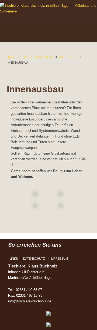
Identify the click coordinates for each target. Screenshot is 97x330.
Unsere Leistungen (37, 56)
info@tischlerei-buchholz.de (29, 301)
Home (11, 56)
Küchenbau (68, 56)
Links (13, 258)
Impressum (59, 258)
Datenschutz (34, 258)
